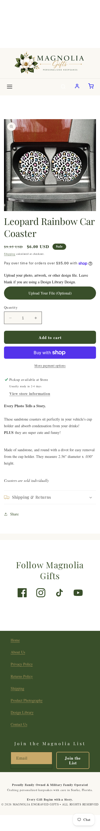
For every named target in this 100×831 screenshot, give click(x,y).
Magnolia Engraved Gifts (36, 804)
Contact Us (19, 724)
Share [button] (14, 514)
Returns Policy (22, 676)
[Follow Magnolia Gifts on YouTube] (78, 593)
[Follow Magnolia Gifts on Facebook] (22, 593)
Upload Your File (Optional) (50, 293)
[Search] (63, 87)
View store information (29, 393)
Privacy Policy (22, 664)
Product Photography (27, 700)
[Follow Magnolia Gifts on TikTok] (59, 593)
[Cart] (91, 87)
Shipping (9, 254)
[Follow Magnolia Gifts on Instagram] (41, 593)
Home (15, 640)
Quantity (11, 307)
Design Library (22, 712)
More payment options (50, 365)
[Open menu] (9, 87)
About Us (18, 652)
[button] (50, 497)
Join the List (73, 760)
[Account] (77, 87)
